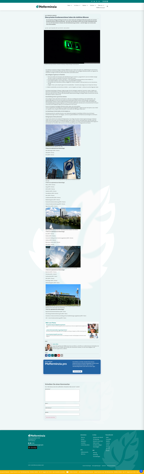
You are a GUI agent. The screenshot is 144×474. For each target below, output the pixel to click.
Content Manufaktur (85, 445)
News (69, 5)
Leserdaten (83, 443)
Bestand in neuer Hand (98, 441)
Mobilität (108, 441)
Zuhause (108, 448)
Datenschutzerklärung (111, 465)
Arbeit (107, 437)
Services (92, 5)
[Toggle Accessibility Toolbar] (141, 471)
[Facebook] (28, 443)
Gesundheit (67, 28)
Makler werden (96, 443)
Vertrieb (107, 445)
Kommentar (48, 389)
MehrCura (83, 454)
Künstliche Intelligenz (97, 445)
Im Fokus (76, 5)
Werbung (95, 452)
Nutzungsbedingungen (96, 465)
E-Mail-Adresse (48, 407)
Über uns (100, 5)
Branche (107, 450)
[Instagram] (32, 443)
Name (46, 403)
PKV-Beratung (96, 439)
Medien (84, 5)
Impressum (104, 465)
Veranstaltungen (96, 456)
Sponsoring (95, 454)
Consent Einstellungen (87, 465)
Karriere (82, 439)
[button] (46, 355)
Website (46, 412)
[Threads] (33, 443)
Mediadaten (83, 441)
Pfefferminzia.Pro (84, 452)
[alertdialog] (72, 472)
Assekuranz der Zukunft (98, 437)
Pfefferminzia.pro (100, 7)
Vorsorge (108, 446)
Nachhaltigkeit (96, 446)
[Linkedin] (30, 443)
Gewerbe (108, 443)
